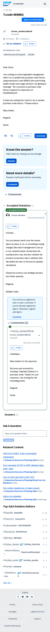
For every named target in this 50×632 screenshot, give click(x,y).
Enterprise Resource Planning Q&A (21, 460)
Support (37, 619)
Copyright (12, 612)
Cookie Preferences (12, 626)
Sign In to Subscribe (33, 20)
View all (6, 583)
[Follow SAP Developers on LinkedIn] (32, 597)
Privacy (12, 605)
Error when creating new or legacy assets (21, 488)
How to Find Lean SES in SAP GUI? (18, 477)
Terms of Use (37, 605)
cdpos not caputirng (12, 496)
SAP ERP (31, 55)
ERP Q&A (8, 10)
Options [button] (45, 20)
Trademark (12, 619)
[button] (25, 44)
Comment (41, 136)
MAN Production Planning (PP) (14, 55)
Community (18, 4)
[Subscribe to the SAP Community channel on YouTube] (27, 597)
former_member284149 (21, 31)
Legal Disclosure (37, 612)
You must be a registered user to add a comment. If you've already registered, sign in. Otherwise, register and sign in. (24, 306)
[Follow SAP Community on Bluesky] (23, 597)
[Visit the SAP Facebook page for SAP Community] (18, 597)
